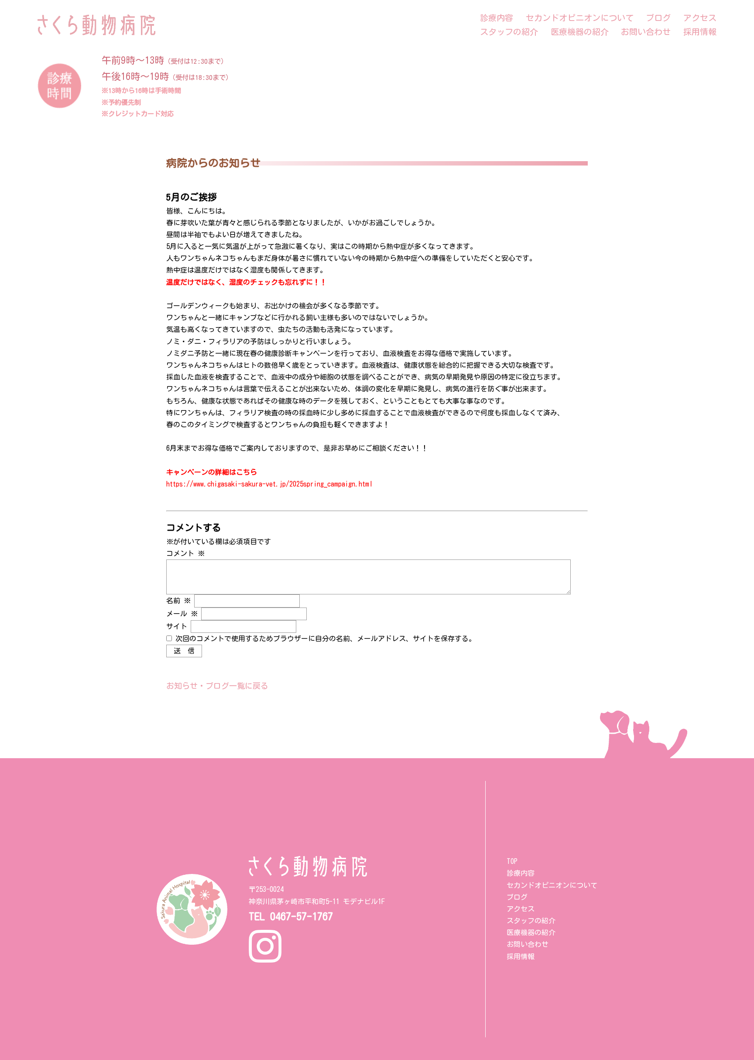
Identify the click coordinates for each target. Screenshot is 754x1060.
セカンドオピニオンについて (580, 18)
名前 (178, 600)
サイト (176, 626)
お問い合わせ (646, 32)
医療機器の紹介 (580, 32)
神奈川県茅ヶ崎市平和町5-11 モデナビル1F (317, 901)
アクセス (699, 18)
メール (182, 613)
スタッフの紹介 (509, 32)
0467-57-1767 (301, 916)
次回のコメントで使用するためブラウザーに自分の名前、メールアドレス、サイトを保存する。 (325, 638)
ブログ (658, 18)
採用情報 (699, 32)
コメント (185, 553)
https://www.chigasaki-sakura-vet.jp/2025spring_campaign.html (269, 483)
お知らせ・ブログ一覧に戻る (217, 686)
